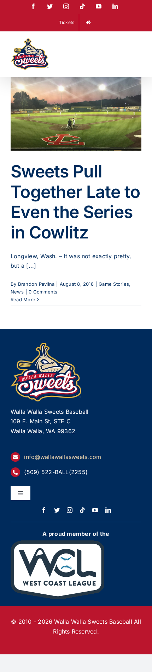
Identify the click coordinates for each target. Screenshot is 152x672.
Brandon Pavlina (36, 284)
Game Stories (114, 284)
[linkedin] (108, 510)
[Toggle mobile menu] (137, 43)
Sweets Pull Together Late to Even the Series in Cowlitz (75, 202)
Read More (23, 299)
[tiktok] (82, 510)
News (17, 292)
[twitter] (57, 510)
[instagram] (69, 510)
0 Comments (43, 292)
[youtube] (95, 510)
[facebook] (44, 510)
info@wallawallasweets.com (62, 456)
